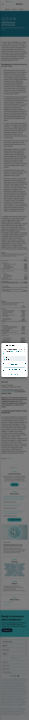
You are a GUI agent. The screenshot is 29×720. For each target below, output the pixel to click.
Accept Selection (14, 369)
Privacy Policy (14, 351)
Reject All (14, 374)
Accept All (14, 364)
